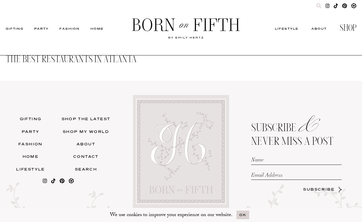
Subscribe (319, 189)
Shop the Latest (46, 75)
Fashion (69, 28)
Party (41, 28)
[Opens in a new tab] (44, 182)
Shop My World (155, 75)
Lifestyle (286, 28)
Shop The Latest (86, 119)
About (319, 28)
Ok (242, 215)
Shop (348, 29)
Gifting (14, 28)
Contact (86, 156)
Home (97, 28)
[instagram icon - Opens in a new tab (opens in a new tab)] (328, 7)
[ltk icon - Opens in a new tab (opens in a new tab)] (353, 7)
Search (86, 169)
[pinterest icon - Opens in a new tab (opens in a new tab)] (344, 7)
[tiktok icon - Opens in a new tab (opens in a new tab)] (336, 7)
